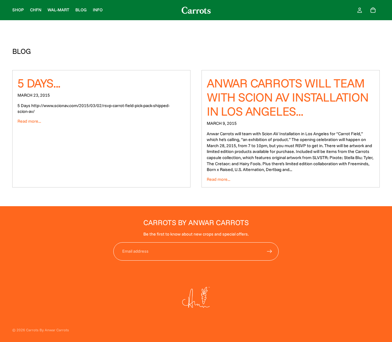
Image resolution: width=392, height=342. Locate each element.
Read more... (29, 121)
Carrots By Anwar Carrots (47, 330)
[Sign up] (269, 251)
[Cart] (373, 10)
